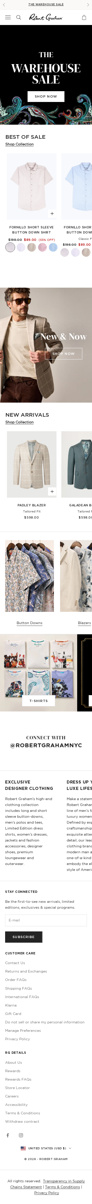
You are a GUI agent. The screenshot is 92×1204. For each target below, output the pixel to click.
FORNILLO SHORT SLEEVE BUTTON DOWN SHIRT (31, 230)
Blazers (84, 623)
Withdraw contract (22, 1121)
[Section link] (46, 75)
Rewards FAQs (18, 1079)
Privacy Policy (17, 1039)
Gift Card (13, 1014)
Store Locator (17, 1088)
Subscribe (24, 937)
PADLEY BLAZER (32, 505)
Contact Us (15, 963)
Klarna (11, 1005)
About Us (13, 1062)
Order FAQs (16, 980)
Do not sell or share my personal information (45, 1022)
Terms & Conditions (22, 1113)
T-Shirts (38, 701)
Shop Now (46, 96)
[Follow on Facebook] (7, 1135)
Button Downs (29, 623)
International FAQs (22, 997)
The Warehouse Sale (46, 4)
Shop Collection (19, 144)
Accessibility (16, 1105)
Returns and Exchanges (26, 971)
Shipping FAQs (18, 988)
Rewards (12, 1071)
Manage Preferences (23, 1030)
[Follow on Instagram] (21, 1135)
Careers (12, 1096)
